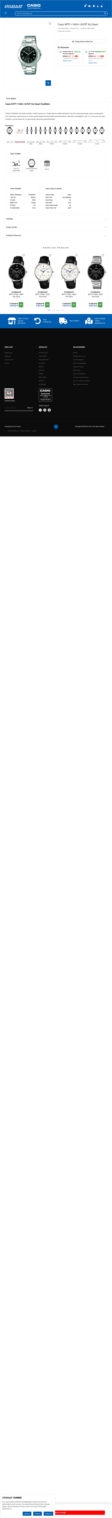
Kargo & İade (11, 227)
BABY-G (41, 366)
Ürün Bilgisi (11, 98)
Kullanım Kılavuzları (79, 356)
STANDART (42, 384)
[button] (50, 310)
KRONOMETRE (44, 359)
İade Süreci (76, 370)
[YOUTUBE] (49, 410)
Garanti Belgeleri (78, 359)
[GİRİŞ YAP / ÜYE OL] (98, 6)
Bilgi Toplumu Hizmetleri (80, 384)
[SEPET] (101, 6)
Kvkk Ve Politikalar (79, 373)
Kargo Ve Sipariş (78, 366)
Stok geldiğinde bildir (55, 1512)
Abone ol (30, 408)
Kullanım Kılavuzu (13, 235)
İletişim (7, 363)
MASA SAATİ (43, 356)
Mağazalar (8, 356)
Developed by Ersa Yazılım (13, 426)
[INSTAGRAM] (40, 410)
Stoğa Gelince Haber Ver (84, 41)
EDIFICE (41, 370)
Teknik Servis (9, 359)
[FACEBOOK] (44, 410)
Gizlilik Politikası (13, 431)
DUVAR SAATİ (43, 352)
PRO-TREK (42, 377)
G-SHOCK (42, 363)
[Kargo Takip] (89, 6)
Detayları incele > (67, 60)
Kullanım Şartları (25, 431)
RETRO (41, 380)
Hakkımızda (8, 352)
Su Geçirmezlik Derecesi (81, 377)
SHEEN (41, 373)
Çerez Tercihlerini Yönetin (81, 380)
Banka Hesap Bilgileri (80, 363)
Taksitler (9, 218)
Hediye (75, 352)
